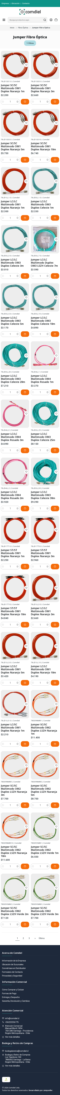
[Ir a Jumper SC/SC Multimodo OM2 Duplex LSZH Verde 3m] (45, 888)
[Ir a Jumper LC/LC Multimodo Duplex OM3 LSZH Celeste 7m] (45, 239)
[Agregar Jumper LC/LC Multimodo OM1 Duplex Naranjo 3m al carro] (55, 624)
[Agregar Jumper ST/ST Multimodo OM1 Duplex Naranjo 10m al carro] (25, 624)
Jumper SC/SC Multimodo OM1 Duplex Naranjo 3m (43, 88)
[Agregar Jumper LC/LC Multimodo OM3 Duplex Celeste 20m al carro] (25, 392)
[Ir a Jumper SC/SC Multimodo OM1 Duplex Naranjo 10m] (45, 123)
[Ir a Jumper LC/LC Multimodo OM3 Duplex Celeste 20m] (15, 355)
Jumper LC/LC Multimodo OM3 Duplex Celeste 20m (13, 379)
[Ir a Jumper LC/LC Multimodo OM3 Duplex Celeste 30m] (45, 472)
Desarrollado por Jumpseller (40, 1090)
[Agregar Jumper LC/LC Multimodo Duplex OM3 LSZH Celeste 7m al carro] (55, 276)
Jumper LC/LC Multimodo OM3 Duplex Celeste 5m (12, 320)
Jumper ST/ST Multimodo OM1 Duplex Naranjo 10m (13, 611)
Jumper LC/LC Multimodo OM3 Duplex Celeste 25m (43, 437)
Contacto (26, 3)
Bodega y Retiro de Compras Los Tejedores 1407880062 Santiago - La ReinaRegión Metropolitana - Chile (17, 1058)
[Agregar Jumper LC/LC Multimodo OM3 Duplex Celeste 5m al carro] (25, 334)
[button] (30, 43)
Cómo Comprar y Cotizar (13, 990)
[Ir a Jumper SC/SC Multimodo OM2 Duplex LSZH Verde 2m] (15, 888)
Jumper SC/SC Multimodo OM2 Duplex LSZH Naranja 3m (14, 790)
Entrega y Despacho (11, 997)
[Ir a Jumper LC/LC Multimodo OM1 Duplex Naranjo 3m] (45, 588)
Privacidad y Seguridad (12, 976)
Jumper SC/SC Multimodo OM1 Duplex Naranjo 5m (13, 146)
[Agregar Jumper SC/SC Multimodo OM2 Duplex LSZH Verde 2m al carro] (25, 924)
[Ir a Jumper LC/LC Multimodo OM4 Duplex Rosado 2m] (15, 472)
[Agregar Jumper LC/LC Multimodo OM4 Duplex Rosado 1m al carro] (55, 392)
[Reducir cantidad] (3, 101)
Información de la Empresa (14, 961)
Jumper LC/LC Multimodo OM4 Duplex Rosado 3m (12, 437)
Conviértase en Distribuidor (14, 968)
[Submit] (44, 20)
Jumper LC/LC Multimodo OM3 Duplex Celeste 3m (12, 262)
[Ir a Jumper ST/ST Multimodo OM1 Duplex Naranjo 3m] (45, 530)
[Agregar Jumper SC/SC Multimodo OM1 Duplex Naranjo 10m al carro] (55, 160)
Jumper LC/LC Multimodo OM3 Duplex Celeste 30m (43, 495)
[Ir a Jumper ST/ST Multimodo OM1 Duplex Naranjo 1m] (15, 530)
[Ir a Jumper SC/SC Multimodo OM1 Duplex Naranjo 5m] (15, 123)
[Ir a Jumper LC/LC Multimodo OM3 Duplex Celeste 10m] (45, 297)
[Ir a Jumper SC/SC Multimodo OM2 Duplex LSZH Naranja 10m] (15, 826)
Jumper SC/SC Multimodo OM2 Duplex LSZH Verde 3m (45, 911)
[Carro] (56, 20)
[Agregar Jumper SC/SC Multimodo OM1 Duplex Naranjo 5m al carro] (25, 160)
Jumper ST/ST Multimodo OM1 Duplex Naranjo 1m (13, 553)
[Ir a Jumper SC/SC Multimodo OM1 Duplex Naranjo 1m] (15, 65)
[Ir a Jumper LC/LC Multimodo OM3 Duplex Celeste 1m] (45, 181)
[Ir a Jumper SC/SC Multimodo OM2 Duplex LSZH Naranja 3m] (15, 765)
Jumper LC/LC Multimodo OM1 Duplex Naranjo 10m (43, 669)
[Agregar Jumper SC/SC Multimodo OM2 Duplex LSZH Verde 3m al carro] (55, 924)
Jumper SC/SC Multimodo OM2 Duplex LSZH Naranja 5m (44, 790)
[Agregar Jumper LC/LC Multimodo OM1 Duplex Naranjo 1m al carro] (25, 218)
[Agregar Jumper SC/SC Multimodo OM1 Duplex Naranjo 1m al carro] (25, 101)
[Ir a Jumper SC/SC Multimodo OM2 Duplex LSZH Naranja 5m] (45, 765)
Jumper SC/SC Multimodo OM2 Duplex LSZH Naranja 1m (44, 729)
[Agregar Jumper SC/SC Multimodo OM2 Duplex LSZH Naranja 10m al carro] (25, 866)
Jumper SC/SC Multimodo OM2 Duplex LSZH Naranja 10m (14, 851)
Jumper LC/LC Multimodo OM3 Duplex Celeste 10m (43, 320)
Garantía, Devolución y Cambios (16, 1001)
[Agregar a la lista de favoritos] (26, 65)
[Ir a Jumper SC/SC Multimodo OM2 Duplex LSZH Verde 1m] (45, 826)
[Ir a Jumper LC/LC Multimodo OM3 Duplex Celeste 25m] (45, 414)
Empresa (5, 3)
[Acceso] (51, 19)
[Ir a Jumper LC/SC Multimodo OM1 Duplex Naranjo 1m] (15, 704)
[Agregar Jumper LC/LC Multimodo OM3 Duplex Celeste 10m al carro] (55, 334)
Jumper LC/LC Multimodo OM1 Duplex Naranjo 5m (13, 669)
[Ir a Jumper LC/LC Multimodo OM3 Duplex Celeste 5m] (15, 297)
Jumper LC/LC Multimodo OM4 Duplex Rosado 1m (42, 379)
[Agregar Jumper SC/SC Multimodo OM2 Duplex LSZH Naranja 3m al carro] (25, 805)
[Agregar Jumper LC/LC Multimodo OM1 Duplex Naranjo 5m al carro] (25, 683)
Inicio (12, 28)
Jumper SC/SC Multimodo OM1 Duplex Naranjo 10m (43, 146)
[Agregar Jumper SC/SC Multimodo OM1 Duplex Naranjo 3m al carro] (55, 101)
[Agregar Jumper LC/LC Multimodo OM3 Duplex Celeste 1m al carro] (55, 218)
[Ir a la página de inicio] (30, 12)
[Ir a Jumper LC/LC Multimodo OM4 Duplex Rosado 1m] (45, 355)
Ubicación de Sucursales (12, 964)
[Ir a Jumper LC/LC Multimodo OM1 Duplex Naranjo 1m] (15, 181)
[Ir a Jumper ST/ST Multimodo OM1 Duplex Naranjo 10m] (15, 588)
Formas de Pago (9, 993)
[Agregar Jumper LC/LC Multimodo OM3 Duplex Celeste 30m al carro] (55, 508)
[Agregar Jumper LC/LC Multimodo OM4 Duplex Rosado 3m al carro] (25, 450)
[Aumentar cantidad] (18, 101)
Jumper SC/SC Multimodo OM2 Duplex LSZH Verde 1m (45, 850)
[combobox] (27, 20)
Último (42, 938)
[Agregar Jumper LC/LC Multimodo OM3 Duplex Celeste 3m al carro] (25, 276)
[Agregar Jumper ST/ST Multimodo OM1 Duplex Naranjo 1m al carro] (25, 566)
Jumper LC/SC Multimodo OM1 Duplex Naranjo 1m (13, 727)
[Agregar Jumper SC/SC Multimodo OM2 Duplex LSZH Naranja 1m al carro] (55, 744)
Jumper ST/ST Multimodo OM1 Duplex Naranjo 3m (43, 553)
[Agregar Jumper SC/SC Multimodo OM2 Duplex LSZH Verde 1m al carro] (55, 866)
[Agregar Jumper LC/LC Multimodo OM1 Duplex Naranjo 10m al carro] (55, 683)
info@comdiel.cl (12, 1018)
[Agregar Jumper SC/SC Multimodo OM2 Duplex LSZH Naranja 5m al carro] (55, 805)
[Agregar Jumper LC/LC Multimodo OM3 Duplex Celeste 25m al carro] (55, 450)
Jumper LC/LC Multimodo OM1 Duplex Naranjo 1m (13, 204)
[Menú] (4, 19)
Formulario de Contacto (12, 972)
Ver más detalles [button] (12, 1037)
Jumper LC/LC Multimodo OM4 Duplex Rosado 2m (12, 495)
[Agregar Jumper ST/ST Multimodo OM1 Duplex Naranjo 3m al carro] (55, 566)
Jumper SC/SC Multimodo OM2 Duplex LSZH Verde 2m (15, 911)
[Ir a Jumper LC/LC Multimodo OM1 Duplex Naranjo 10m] (45, 646)
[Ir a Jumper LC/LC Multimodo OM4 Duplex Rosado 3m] (15, 414)
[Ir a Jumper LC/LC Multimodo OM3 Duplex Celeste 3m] (15, 239)
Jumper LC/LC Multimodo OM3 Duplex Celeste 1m (42, 204)
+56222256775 (12, 1022)
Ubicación (15, 3)
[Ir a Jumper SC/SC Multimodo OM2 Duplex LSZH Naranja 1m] (45, 704)
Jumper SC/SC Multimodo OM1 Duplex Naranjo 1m (13, 88)
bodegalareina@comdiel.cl (16, 1051)
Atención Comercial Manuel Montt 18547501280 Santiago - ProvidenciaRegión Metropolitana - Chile (19, 1029)
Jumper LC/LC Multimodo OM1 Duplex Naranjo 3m (43, 611)
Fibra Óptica (23, 28)
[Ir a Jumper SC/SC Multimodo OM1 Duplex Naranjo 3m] (45, 65)
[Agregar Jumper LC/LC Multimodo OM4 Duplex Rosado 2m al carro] (25, 508)
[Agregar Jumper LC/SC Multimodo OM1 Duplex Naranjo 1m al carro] (25, 744)
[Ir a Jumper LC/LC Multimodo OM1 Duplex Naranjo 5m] (15, 646)
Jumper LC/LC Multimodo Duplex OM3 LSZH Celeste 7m (44, 262)
